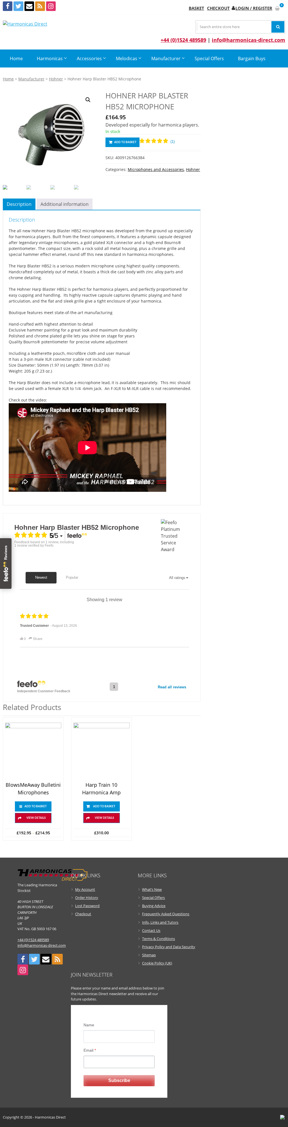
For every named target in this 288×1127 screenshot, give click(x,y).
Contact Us (151, 930)
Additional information (64, 204)
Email (90, 1050)
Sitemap (149, 954)
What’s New (152, 889)
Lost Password (87, 905)
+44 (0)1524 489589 (183, 40)
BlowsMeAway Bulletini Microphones (33, 788)
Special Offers (209, 58)
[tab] (19, 204)
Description (19, 204)
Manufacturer (166, 58)
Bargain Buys (252, 58)
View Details (36, 818)
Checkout (218, 8)
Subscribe (119, 1080)
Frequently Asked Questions (165, 913)
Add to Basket (125, 142)
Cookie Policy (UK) (157, 963)
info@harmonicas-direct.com (248, 40)
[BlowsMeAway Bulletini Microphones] (33, 751)
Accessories (89, 58)
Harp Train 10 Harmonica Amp (101, 788)
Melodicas (126, 58)
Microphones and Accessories (156, 169)
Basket (196, 8)
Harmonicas (50, 58)
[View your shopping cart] (277, 8)
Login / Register (253, 8)
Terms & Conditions (158, 938)
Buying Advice (153, 905)
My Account (85, 889)
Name (89, 1025)
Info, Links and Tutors (160, 922)
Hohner (56, 79)
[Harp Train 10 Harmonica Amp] (101, 751)
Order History (86, 897)
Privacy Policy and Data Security (168, 946)
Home (16, 58)
